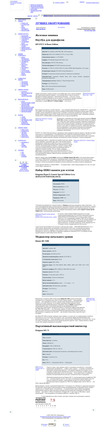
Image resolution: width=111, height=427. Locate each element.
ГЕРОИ (23, 69)
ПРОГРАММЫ (25, 124)
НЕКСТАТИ (24, 129)
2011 (22, 152)
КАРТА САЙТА (59, 2)
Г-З (91, 15)
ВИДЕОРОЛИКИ (26, 111)
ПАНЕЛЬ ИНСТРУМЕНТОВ (26, 92)
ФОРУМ (30, 16)
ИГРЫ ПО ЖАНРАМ (36, 5)
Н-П (96, 15)
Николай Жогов (40, 29)
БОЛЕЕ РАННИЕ (24, 155)
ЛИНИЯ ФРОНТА (23, 34)
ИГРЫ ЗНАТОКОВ (26, 110)
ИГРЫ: (45, 15)
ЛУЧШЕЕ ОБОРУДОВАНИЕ (26, 95)
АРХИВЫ (21, 150)
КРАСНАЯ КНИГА (24, 65)
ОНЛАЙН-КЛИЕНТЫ (24, 122)
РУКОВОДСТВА (26, 37)
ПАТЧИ (23, 118)
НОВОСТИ (24, 23)
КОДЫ (23, 50)
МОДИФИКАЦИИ (26, 120)
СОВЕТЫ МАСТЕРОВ (36, 7)
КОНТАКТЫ (25, 137)
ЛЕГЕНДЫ (24, 81)
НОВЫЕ (50, 15)
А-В (88, 15)
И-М (93, 15)
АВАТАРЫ (24, 135)
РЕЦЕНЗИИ (24, 36)
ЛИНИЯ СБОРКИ (23, 89)
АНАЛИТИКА (25, 60)
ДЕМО (23, 117)
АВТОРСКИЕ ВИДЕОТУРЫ (25, 105)
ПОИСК (82, 2)
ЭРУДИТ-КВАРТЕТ (24, 133)
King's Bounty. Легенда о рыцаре (24, 170)
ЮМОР (23, 86)
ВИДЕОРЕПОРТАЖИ (27, 107)
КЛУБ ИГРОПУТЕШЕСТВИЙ (28, 102)
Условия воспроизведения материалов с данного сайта (55, 416)
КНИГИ (23, 75)
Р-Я (99, 15)
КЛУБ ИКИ (33, 9)
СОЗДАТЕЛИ (25, 70)
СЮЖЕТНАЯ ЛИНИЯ (22, 79)
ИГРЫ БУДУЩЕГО (24, 28)
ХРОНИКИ (24, 83)
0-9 (55, 15)
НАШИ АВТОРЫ (24, 146)
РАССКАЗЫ (24, 84)
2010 (22, 153)
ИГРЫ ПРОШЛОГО (25, 58)
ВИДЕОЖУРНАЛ (26, 49)
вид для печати (61, 27)
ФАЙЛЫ (20, 115)
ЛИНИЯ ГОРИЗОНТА (22, 54)
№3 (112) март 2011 (89, 30)
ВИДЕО (35, 16)
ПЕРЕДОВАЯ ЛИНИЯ (22, 20)
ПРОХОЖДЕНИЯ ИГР (36, 6)
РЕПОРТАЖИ (25, 30)
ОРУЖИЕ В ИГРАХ (24, 62)
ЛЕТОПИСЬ (24, 67)
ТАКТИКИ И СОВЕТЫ (25, 39)
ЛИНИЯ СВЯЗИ (22, 127)
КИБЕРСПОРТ (25, 47)
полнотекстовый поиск (92, 2)
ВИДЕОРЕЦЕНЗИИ (27, 108)
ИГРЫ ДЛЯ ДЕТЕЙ (24, 45)
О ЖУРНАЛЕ (22, 140)
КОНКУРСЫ (25, 131)
